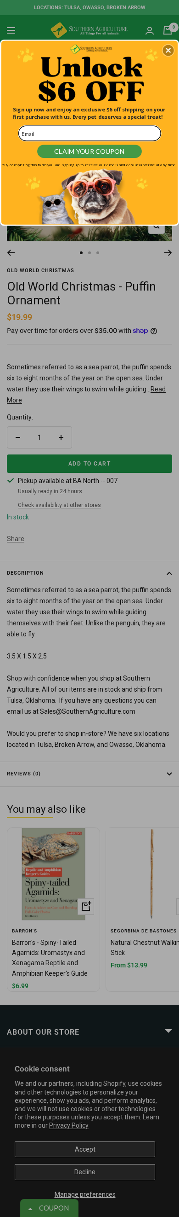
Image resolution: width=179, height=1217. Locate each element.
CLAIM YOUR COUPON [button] (89, 151)
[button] (168, 50)
